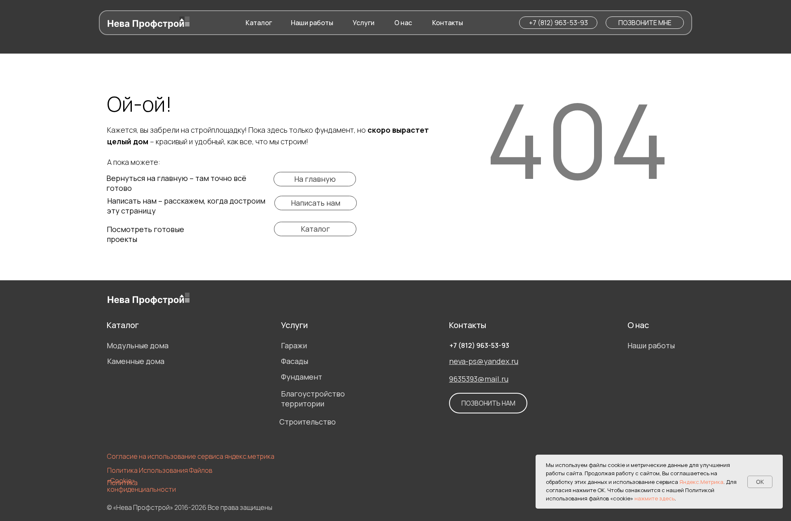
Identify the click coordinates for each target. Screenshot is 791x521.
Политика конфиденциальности (141, 486)
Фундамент (301, 377)
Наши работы (651, 345)
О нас (638, 325)
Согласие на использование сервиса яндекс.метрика (190, 456)
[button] (645, 22)
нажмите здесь (654, 498)
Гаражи (294, 345)
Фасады (294, 361)
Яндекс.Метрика (701, 482)
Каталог (123, 325)
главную (172, 178)
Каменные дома (135, 361)
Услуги (294, 325)
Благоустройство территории (313, 398)
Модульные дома (137, 345)
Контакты (467, 325)
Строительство (307, 422)
